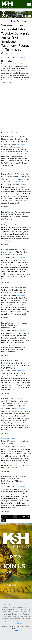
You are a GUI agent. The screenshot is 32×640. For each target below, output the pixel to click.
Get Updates (10, 585)
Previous (5, 517)
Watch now (5, 169)
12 (24, 517)
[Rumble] (11, 556)
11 (19, 517)
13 (28, 517)
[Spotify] (15, 556)
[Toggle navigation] (22, 3)
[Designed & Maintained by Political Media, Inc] (15, 631)
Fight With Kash (8, 5)
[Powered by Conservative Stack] (17, 631)
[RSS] (19, 556)
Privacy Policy (16, 624)
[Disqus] (16, 108)
